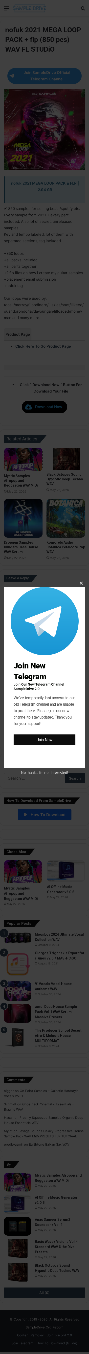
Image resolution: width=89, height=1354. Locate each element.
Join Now (44, 739)
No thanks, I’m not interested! (44, 772)
